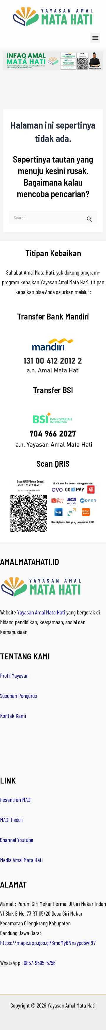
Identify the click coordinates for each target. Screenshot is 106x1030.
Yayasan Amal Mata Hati (41, 612)
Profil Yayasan (14, 675)
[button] (95, 38)
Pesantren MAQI (16, 799)
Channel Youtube (16, 839)
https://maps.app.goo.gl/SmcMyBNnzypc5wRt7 (48, 942)
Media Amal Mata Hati (21, 859)
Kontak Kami (13, 715)
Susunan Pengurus (18, 695)
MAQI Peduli (11, 819)
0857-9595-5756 (40, 962)
